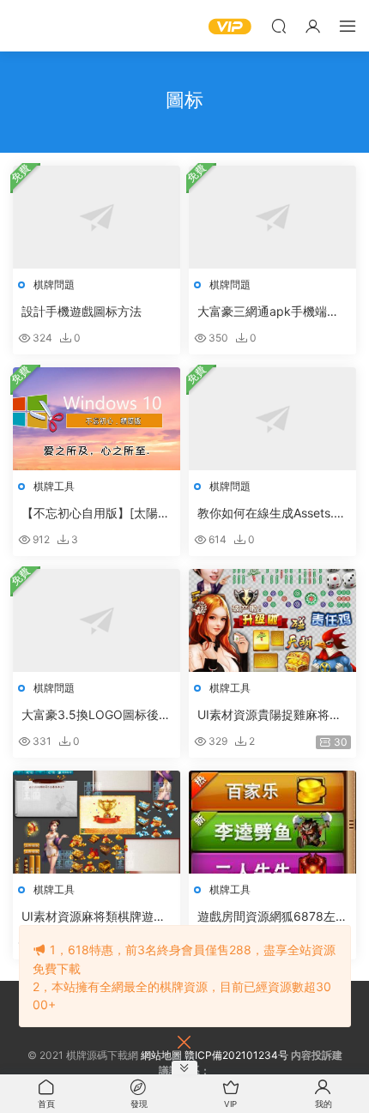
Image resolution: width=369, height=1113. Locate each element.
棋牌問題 (54, 284)
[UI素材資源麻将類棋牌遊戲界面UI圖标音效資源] (96, 822)
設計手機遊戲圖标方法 (81, 311)
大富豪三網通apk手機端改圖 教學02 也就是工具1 (268, 312)
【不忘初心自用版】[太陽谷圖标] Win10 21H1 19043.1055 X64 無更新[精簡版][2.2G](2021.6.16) (95, 513)
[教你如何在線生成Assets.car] (272, 418)
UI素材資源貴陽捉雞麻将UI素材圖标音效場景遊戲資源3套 (269, 715)
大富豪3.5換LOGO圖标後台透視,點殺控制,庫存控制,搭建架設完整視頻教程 (96, 715)
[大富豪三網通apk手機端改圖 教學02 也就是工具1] (272, 217)
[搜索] (278, 26)
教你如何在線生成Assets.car (272, 513)
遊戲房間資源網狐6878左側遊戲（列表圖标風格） (272, 917)
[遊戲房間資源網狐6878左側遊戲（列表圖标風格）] (272, 822)
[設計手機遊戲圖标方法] (96, 217)
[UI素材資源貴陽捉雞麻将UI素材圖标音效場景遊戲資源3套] (272, 620)
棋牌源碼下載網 (38, 25)
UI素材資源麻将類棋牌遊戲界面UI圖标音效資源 (93, 917)
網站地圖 (161, 1055)
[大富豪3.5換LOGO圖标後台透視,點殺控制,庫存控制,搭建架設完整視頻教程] (96, 620)
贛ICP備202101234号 (236, 1055)
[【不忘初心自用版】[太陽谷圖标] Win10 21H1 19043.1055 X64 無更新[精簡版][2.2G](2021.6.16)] (96, 418)
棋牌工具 (54, 486)
